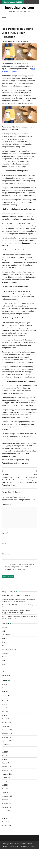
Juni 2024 (5, 785)
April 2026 (5, 715)
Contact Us (5, 688)
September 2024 (7, 774)
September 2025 (7, 741)
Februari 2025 (6, 766)
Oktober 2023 (6, 803)
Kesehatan (5, 653)
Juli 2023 (4, 814)
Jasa (3, 646)
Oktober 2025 (6, 737)
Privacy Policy (6, 695)
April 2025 (5, 759)
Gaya (3, 642)
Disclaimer (5, 691)
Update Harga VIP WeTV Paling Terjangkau (16, 595)
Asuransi (4, 627)
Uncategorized (6, 675)
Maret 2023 (5, 822)
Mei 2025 (5, 755)
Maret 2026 (5, 719)
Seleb (3, 660)
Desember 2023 (7, 796)
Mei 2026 (5, 711)
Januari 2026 (6, 726)
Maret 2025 (5, 763)
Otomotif (4, 657)
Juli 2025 (4, 748)
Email (4, 543)
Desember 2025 (7, 730)
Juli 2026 (4, 704)
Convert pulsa (6, 635)
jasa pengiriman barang (19, 460)
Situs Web (6, 554)
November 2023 (7, 800)
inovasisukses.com (19, 7)
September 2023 (7, 807)
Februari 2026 (6, 722)
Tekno (3, 664)
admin (25, 41)
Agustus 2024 (6, 778)
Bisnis (3, 631)
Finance (4, 638)
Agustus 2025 (6, 744)
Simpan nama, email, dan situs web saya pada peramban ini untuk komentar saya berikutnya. (19, 566)
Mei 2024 (5, 789)
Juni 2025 (5, 752)
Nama (5, 533)
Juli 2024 (4, 781)
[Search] (35, 17)
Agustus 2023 (6, 811)
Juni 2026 (5, 708)
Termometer (5, 668)
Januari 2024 (6, 792)
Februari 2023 (6, 825)
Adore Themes (28, 846)
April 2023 (5, 818)
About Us (4, 684)
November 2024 (7, 770)
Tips (3, 671)
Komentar (6, 504)
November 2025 (7, 733)
